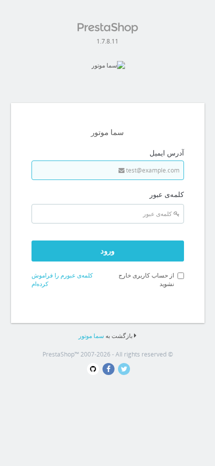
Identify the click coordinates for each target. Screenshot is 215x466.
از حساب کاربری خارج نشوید (146, 279)
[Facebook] (106, 369)
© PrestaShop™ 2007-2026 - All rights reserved (107, 354)
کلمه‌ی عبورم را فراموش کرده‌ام (62, 279)
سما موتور (91, 336)
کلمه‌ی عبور (167, 194)
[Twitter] (122, 369)
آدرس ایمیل (167, 153)
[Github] (92, 369)
